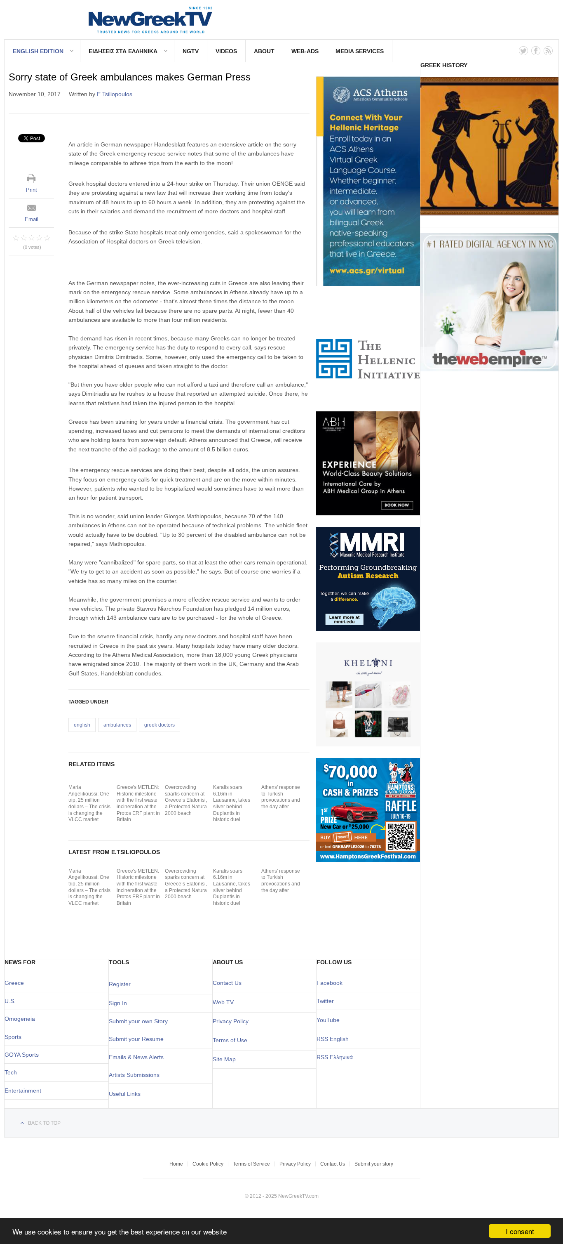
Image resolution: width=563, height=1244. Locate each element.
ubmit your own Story (140, 1021)
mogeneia (22, 1018)
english (82, 725)
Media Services (359, 51)
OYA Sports (24, 1054)
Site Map (224, 1059)
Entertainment (23, 1090)
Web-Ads (305, 51)
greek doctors (159, 725)
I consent (520, 1231)
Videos (226, 51)
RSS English (333, 1039)
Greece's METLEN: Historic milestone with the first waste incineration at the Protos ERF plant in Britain (138, 803)
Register (120, 984)
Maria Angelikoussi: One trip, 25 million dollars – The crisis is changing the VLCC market (89, 803)
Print (31, 190)
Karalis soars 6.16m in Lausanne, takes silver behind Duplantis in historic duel (231, 803)
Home (176, 1164)
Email (31, 219)
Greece (14, 983)
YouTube (328, 1020)
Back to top (44, 1123)
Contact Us (227, 983)
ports (14, 1037)
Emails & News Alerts (136, 1057)
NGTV (191, 51)
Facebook (329, 983)
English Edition (38, 51)
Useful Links (125, 1094)
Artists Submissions (134, 1075)
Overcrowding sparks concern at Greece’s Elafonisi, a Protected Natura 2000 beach (186, 800)
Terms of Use (230, 1040)
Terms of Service (251, 1164)
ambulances (117, 725)
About (264, 51)
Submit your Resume (136, 1039)
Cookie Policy (207, 1164)
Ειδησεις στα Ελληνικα (123, 51)
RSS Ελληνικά (335, 1057)
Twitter (325, 1001)
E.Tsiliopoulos (114, 94)
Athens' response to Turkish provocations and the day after (280, 797)
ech (12, 1072)
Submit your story (373, 1164)
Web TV (223, 1002)
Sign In (118, 1003)
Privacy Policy (231, 1021)
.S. (12, 1001)
